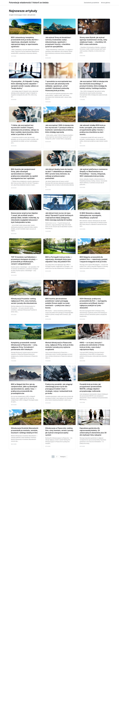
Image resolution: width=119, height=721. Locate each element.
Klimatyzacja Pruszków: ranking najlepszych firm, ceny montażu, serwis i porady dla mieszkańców (24, 301)
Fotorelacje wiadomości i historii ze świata (28, 2)
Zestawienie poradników (91, 2)
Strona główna (105, 2)
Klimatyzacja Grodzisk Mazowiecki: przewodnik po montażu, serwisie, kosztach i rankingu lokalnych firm (24, 430)
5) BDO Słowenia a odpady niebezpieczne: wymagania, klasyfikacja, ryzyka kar (90, 215)
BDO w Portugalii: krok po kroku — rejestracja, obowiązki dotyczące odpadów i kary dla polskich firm (58, 259)
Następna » (63, 456)
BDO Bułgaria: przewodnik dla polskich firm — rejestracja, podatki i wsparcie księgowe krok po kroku (93, 259)
